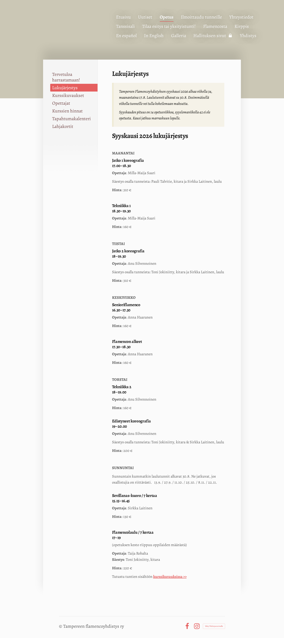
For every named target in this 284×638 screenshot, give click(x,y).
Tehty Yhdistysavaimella (214, 626)
